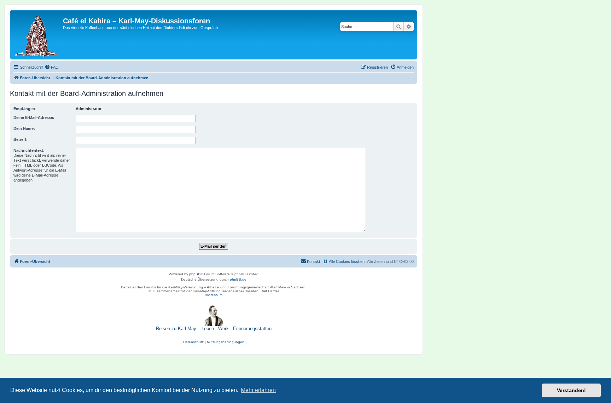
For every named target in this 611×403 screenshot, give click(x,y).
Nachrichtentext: (29, 150)
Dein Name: (24, 128)
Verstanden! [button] (571, 390)
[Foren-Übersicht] (37, 35)
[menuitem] (52, 67)
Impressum (213, 295)
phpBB (194, 274)
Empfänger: (24, 108)
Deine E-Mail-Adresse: (33, 117)
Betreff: (20, 139)
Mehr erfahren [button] (258, 390)
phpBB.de (238, 279)
